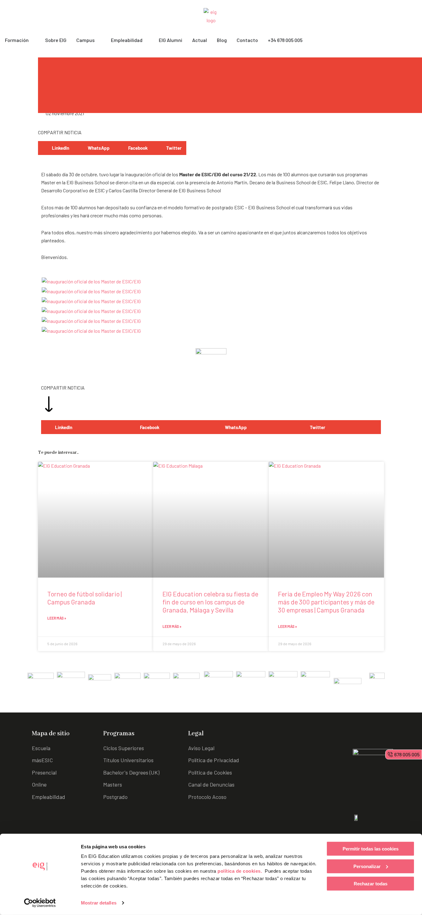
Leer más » (56, 618)
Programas (118, 733)
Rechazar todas (370, 883)
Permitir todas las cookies (371, 848)
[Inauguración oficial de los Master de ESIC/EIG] (91, 281)
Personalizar (367, 866)
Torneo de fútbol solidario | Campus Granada (84, 598)
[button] (56, 148)
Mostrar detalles (98, 902)
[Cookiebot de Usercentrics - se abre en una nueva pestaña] (40, 903)
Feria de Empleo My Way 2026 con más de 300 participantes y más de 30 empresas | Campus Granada (326, 602)
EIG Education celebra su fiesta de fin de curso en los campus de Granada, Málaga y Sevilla (210, 602)
